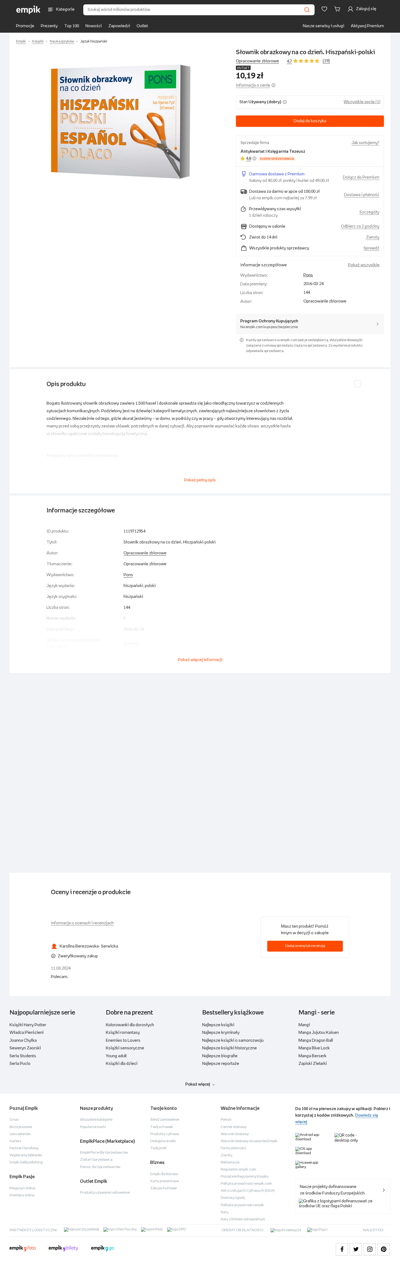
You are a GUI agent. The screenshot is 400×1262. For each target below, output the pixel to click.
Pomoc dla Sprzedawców (100, 1167)
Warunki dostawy (235, 1134)
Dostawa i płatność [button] (361, 195)
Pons (308, 275)
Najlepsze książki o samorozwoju (233, 1040)
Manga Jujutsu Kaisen (319, 1033)
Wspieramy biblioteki (26, 1155)
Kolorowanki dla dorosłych (130, 1025)
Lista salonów (20, 1134)
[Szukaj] (307, 10)
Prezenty (49, 26)
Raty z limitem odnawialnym (243, 1219)
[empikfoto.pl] (23, 1249)
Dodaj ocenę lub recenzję (305, 946)
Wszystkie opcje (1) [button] (362, 102)
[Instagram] (370, 1249)
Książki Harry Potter (28, 1025)
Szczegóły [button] (369, 212)
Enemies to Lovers (123, 1040)
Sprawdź (371, 248)
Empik (21, 41)
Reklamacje (230, 1162)
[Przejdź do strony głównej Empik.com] (28, 9)
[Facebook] (342, 1249)
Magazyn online (22, 1188)
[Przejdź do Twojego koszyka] (338, 9)
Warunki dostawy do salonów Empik (249, 1141)
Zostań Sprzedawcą (96, 1160)
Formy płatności (233, 1148)
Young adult (116, 1056)
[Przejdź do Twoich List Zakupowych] (324, 9)
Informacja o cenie (253, 85)
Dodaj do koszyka (310, 121)
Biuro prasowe (21, 1127)
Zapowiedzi (119, 26)
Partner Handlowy (24, 1148)
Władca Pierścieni (27, 1033)
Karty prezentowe (164, 1181)
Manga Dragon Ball (316, 1040)
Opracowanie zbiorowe (145, 553)
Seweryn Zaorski (25, 1048)
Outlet (142, 26)
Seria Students (23, 1056)
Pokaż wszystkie (364, 265)
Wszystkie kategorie (96, 1120)
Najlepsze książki (218, 1025)
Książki (38, 41)
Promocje (25, 26)
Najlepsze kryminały (220, 1033)
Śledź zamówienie (164, 1120)
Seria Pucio (20, 1064)
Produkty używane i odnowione (105, 1192)
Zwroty (226, 1155)
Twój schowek (161, 1127)
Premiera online (22, 1195)
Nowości (93, 26)
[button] (120, 122)
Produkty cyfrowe (164, 1134)
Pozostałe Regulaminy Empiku (245, 1176)
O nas (14, 1120)
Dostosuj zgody (233, 1198)
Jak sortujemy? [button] (365, 143)
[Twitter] (356, 1249)
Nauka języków (62, 41)
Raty (224, 1212)
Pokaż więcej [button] (197, 1084)
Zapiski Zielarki (313, 1064)
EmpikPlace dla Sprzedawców (104, 1152)
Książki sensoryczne (125, 1048)
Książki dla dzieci (121, 1064)
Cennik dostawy (234, 1127)
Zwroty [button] (372, 237)
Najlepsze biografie (220, 1056)
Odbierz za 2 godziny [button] (360, 226)
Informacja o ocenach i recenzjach (82, 923)
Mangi (304, 1025)
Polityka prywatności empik (242, 1205)
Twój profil (158, 1148)
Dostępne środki (163, 1141)
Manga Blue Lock (314, 1048)
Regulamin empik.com (238, 1169)
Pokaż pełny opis (200, 480)
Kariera (15, 1141)
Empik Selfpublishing (26, 1162)
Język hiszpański (93, 41)
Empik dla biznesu (164, 1174)
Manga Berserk (313, 1056)
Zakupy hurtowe (163, 1188)
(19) (326, 61)
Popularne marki (93, 1127)
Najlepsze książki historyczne (229, 1048)
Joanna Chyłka (23, 1040)
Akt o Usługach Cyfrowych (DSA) (248, 1191)
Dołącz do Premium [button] (361, 177)
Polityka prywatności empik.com (246, 1183)
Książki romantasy (123, 1033)
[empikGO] (102, 1249)
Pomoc (226, 1120)
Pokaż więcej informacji (200, 660)
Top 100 (71, 26)
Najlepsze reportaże (220, 1064)
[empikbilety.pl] (63, 1249)
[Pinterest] (383, 1249)
